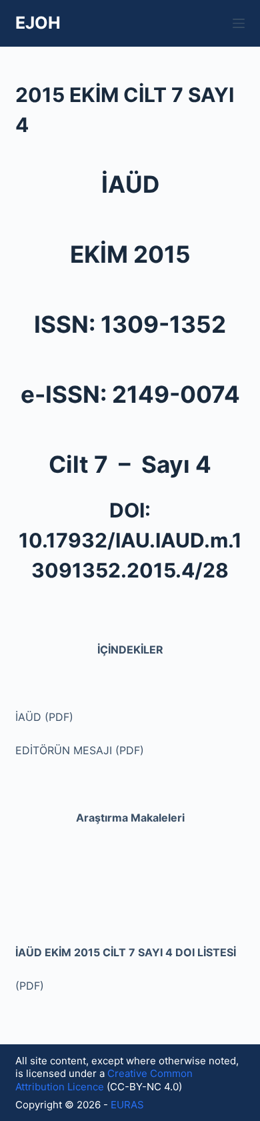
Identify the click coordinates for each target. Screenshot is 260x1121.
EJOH (38, 23)
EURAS (129, 1104)
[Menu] (239, 23)
